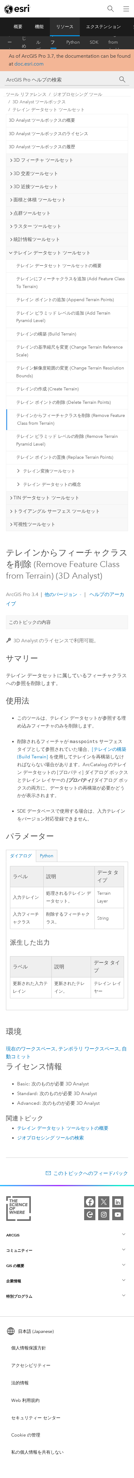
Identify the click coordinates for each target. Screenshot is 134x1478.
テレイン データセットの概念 (52, 484)
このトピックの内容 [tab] (30, 622)
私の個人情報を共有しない (37, 1452)
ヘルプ (38, 42)
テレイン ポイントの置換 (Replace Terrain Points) (64, 457)
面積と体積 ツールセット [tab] (39, 200)
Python (73, 42)
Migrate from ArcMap (116, 42)
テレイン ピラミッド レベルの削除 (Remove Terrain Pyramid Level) (67, 440)
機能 (39, 26)
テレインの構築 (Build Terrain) (46, 334)
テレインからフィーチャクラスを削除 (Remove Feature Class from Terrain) (70, 419)
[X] (103, 1201)
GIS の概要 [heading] (15, 1265)
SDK (94, 42)
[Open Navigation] (126, 8)
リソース (65, 26)
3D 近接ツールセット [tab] (35, 186)
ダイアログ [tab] (21, 856)
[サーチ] (122, 79)
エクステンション (103, 26)
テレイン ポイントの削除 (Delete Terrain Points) (63, 402)
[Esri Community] (89, 1214)
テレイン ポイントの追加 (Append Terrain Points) (65, 299)
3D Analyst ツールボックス (39, 102)
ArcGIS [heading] (13, 1235)
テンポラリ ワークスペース (88, 1049)
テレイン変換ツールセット (49, 471)
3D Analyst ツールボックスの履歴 (42, 146)
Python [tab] (46, 856)
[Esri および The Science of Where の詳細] (18, 1209)
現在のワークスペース (31, 1049)
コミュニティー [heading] (19, 1250)
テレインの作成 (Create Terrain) (47, 389)
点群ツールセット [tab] (32, 213)
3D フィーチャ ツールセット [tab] (43, 160)
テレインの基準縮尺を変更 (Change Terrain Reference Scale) (69, 351)
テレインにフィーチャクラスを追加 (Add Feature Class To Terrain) (70, 282)
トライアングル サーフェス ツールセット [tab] (56, 511)
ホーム (9, 42)
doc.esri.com (29, 64)
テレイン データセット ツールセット (48, 109)
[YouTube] (117, 1214)
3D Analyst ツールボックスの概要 (42, 120)
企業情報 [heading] (13, 1281)
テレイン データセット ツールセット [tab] (52, 253)
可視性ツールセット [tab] (34, 524)
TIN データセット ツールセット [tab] (46, 498)
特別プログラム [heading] (19, 1296)
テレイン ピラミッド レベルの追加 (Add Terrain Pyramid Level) (63, 317)
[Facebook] (89, 1201)
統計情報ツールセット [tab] (36, 239)
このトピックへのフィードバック (90, 1173)
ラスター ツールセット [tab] (37, 226)
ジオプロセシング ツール (77, 94)
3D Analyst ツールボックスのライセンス (48, 133)
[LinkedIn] (117, 1201)
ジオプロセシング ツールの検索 (50, 1138)
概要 (18, 26)
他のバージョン (61, 594)
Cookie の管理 (25, 1435)
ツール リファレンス (52, 42)
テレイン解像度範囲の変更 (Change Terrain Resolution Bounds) (70, 372)
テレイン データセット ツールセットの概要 (59, 265)
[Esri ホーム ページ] (17, 9)
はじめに (24, 42)
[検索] (110, 8)
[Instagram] (103, 1214)
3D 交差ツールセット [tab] (35, 173)
